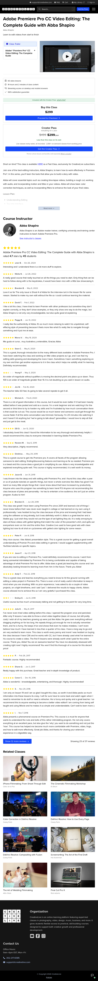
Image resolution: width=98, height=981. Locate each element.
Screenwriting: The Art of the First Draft (69, 854)
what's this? (61, 100)
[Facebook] (38, 936)
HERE (40, 164)
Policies (49, 977)
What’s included (66, 154)
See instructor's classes (30, 238)
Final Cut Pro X (58, 890)
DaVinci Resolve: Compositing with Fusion (22, 854)
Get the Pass (83, 9)
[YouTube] (32, 936)
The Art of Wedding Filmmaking (18, 890)
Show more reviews (16, 741)
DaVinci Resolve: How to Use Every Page (70, 819)
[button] (92, 975)
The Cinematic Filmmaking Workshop (68, 783)
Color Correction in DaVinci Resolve (19, 819)
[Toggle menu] (94, 9)
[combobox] (56, 9)
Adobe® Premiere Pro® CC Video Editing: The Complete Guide (18, 53)
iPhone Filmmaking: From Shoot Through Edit (24, 783)
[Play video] (67, 56)
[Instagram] (43, 936)
